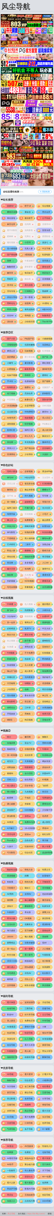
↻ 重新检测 (45, 192)
